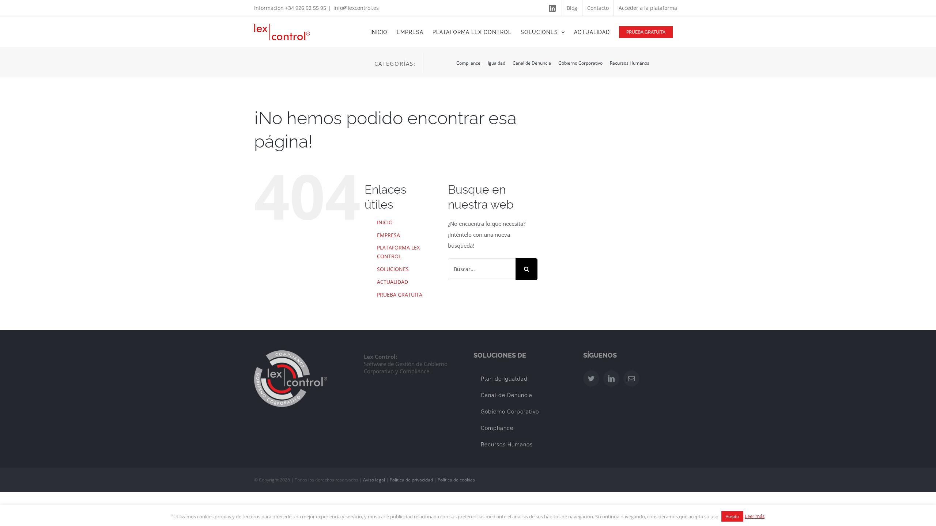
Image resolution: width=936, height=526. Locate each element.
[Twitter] (591, 378)
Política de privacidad (411, 480)
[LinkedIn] (611, 378)
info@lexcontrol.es (356, 7)
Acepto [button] (732, 516)
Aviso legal (374, 480)
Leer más (755, 516)
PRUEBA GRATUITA (399, 294)
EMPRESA (388, 235)
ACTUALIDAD (392, 281)
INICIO (385, 222)
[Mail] (631, 378)
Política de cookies (456, 480)
